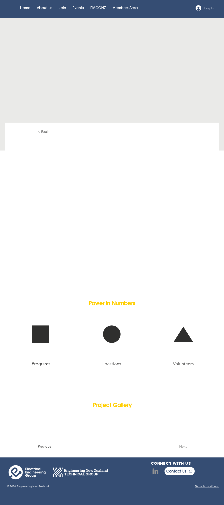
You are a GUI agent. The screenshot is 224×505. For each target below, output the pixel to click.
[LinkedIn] (155, 471)
